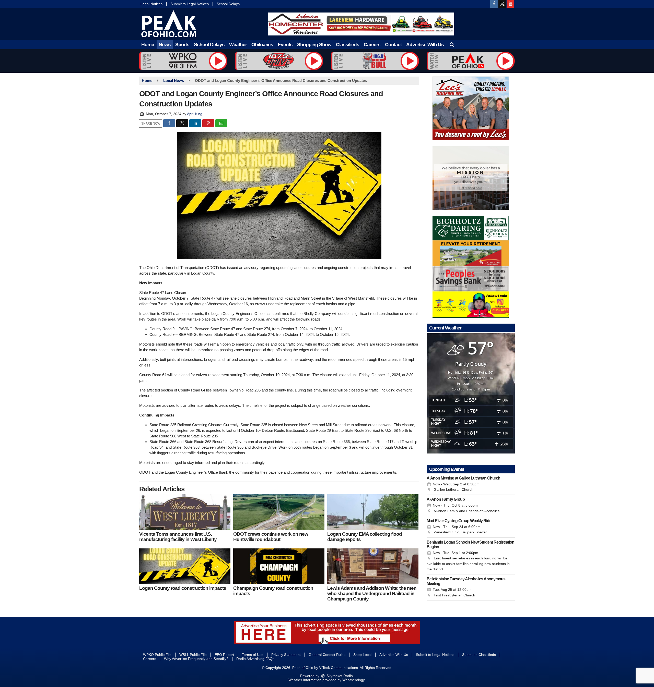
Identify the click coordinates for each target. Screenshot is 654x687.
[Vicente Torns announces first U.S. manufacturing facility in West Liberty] (184, 512)
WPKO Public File (157, 655)
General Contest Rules (327, 655)
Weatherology (353, 680)
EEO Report (224, 655)
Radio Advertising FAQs (255, 659)
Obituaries (262, 44)
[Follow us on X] (502, 4)
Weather (238, 44)
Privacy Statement (286, 655)
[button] (451, 44)
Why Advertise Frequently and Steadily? (196, 659)
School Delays (228, 4)
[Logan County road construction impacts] (184, 566)
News (165, 44)
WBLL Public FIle (193, 655)
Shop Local (362, 655)
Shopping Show (314, 44)
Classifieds (347, 44)
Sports (182, 44)
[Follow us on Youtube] (510, 4)
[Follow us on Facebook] (494, 4)
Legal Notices (151, 4)
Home (147, 44)
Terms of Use (252, 655)
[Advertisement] (361, 24)
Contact (393, 44)
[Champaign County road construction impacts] (278, 566)
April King (194, 114)
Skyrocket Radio (339, 676)
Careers (372, 44)
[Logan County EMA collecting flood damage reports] (372, 512)
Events (285, 44)
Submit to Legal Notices (189, 4)
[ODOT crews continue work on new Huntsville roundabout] (278, 512)
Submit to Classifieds (479, 655)
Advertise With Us (425, 44)
